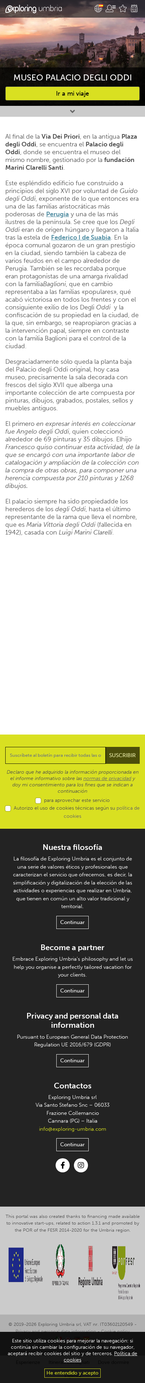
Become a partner (72, 947)
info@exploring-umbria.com (72, 1129)
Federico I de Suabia (81, 237)
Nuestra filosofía (72, 847)
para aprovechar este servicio (77, 800)
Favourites (123, 8)
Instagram (81, 1165)
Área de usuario (110, 8)
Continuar (72, 922)
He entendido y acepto (72, 1373)
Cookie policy (115, 1331)
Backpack (134, 8)
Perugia (57, 214)
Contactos (73, 1086)
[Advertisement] (72, 630)
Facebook (63, 1165)
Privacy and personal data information (72, 1020)
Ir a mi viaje (72, 93)
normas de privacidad (107, 778)
